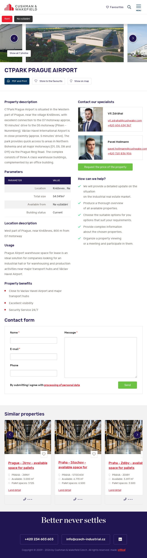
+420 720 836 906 (119, 153)
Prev (14, 38)
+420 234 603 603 (39, 539)
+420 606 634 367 (119, 125)
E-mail (15, 349)
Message (71, 332)
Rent (7, 19)
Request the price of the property (105, 167)
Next (133, 38)
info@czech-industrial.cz (85, 539)
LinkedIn (120, 539)
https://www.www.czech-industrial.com (20, 7)
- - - (29, 499)
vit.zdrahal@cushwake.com (125, 120)
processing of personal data (62, 385)
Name (15, 332)
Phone (14, 365)
